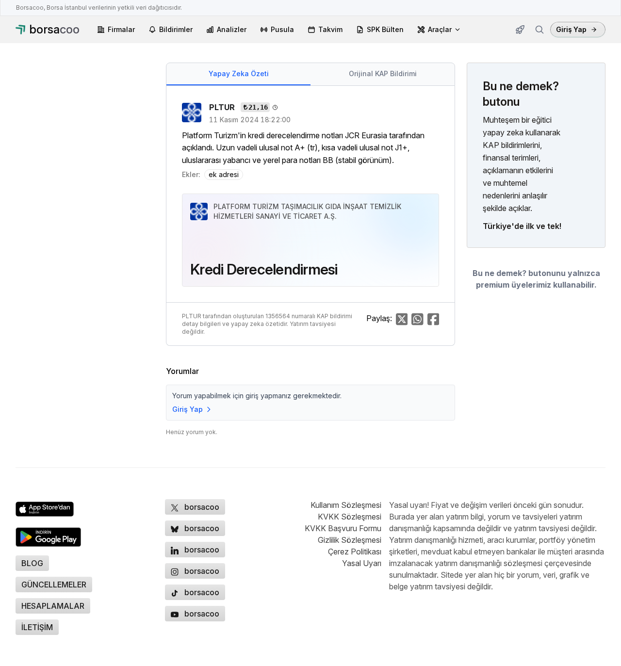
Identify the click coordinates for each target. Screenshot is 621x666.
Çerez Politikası (354, 551)
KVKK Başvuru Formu (343, 528)
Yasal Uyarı (361, 563)
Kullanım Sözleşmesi (345, 505)
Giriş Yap (571, 29)
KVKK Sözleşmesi (349, 516)
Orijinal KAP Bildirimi (383, 73)
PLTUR (223, 107)
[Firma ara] (539, 29)
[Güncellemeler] (520, 29)
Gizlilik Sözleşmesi (349, 540)
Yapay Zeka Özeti (239, 73)
